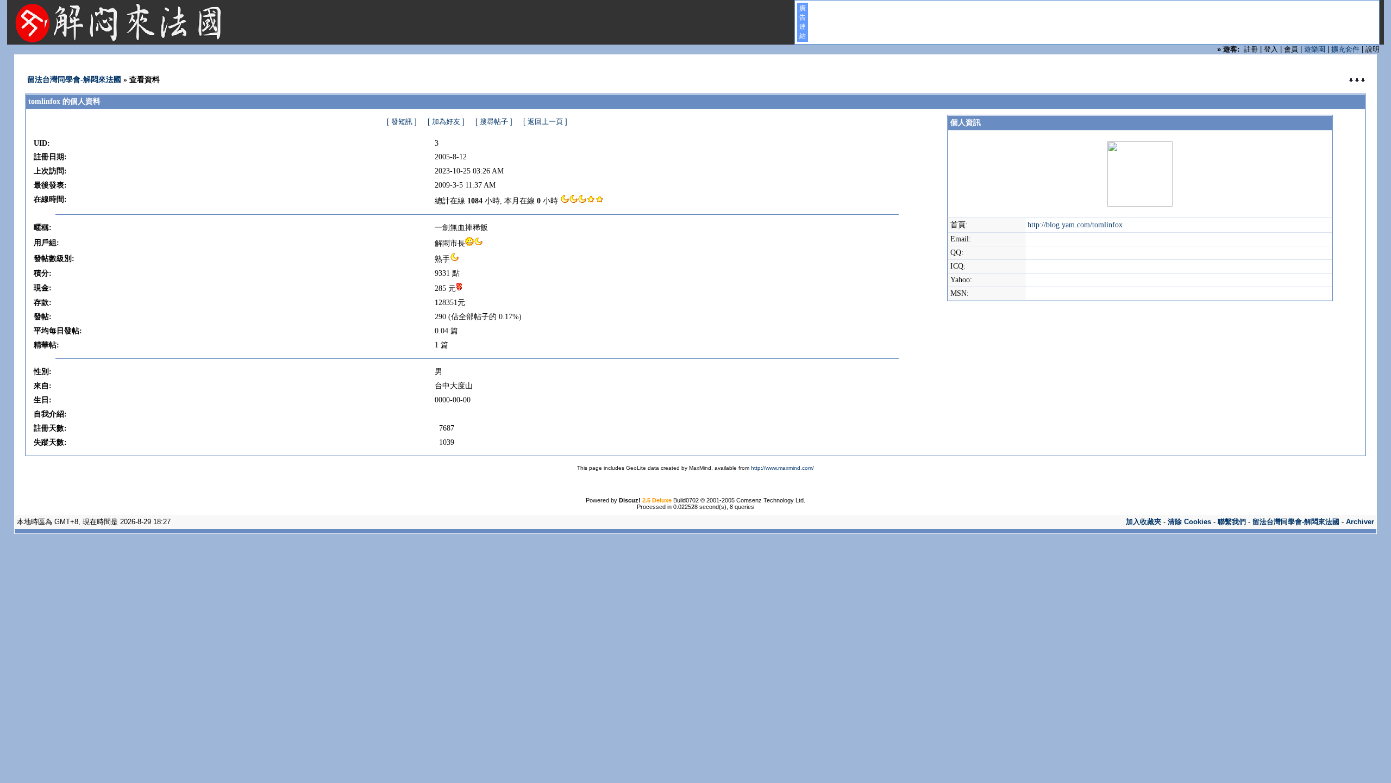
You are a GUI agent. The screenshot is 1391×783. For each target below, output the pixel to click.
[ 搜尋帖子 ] (493, 121)
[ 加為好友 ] (446, 121)
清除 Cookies (1189, 522)
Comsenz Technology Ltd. (770, 500)
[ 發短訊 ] (402, 121)
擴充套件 (1345, 49)
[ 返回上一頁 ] (545, 121)
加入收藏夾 (1143, 522)
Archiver (1360, 522)
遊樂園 (1314, 49)
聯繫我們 (1232, 522)
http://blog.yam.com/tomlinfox (1075, 225)
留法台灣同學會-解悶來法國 (74, 80)
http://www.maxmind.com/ (782, 468)
